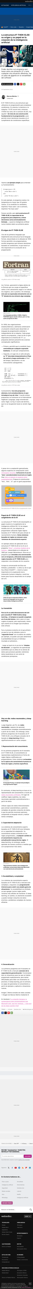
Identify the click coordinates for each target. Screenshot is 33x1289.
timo (3, 1194)
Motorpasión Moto (22, 1249)
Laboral (19, 1191)
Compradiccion (6, 1262)
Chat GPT (16, 1143)
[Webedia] (29, 1)
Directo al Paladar (6, 1246)
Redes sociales (6, 1191)
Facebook (15, 84)
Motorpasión (20, 1246)
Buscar (30, 1209)
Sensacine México (22, 1272)
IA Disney (24, 1143)
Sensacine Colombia (22, 1275)
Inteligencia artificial (7, 1184)
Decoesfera (5, 1259)
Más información (26, 1287)
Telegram (19, 1167)
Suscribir (28, 1156)
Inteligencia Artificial (22, 1197)
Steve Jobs (13, 27)
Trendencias (5, 1257)
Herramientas (20, 1184)
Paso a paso (5, 1181)
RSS (22, 1167)
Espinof (19, 1238)
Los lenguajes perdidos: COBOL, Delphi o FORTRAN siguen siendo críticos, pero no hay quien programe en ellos (16, 316)
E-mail (24, 84)
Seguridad (5, 1188)
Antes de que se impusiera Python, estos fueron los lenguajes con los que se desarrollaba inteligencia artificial (15, 599)
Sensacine (19, 1235)
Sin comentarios (8, 84)
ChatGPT (5, 27)
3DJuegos (19, 1225)
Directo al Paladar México (8, 1277)
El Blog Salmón (21, 1257)
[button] (12, 96)
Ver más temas (7, 1203)
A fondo (10, 1009)
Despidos (21, 27)
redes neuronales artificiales (11, 795)
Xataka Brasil (5, 1272)
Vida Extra (19, 1227)
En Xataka (7, 313)
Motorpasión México (22, 1277)
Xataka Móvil (5, 1227)
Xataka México (5, 1270)
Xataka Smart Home (7, 1232)
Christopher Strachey (8, 473)
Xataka (3, 1225)
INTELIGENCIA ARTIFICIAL (18, 5)
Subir (26, 1216)
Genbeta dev (17, 1009)
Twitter (18, 84)
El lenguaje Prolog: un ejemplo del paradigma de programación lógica (16, 783)
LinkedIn (30, 1167)
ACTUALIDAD (5, 5)
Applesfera (5, 1229)
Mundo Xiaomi (5, 1234)
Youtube (15, 1167)
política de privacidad (24, 1159)
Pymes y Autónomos (22, 1259)
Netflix (19, 1194)
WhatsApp (5, 1197)
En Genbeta (6, 595)
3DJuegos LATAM (21, 1270)
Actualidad (20, 1181)
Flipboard (21, 84)
